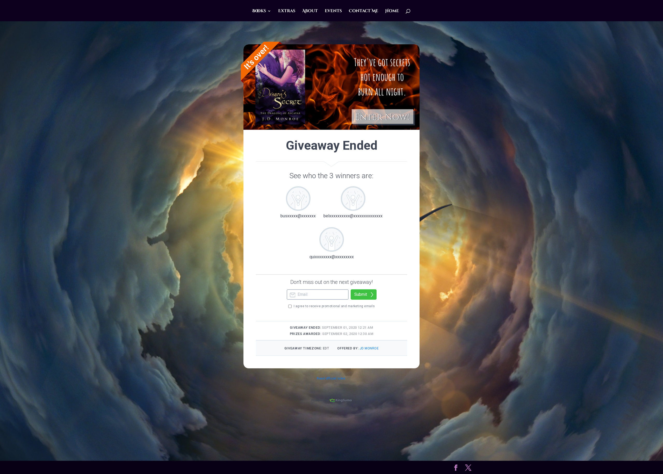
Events (333, 11)
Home (392, 11)
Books (259, 11)
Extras (286, 11)
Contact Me (363, 11)
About (310, 11)
